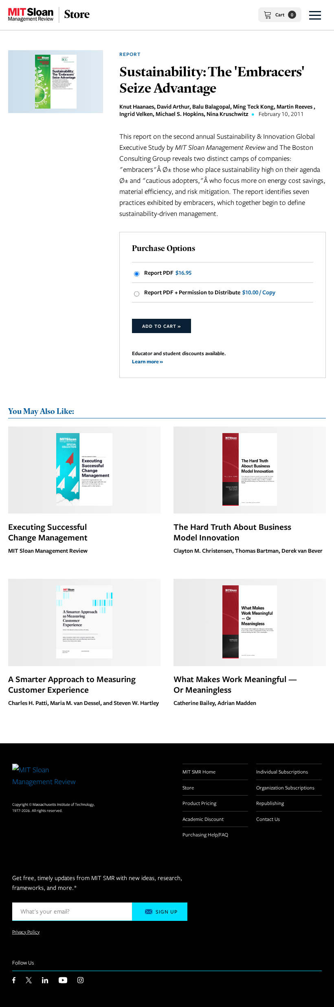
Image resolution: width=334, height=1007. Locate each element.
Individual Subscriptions (282, 771)
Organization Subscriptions (285, 787)
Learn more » (147, 361)
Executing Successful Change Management (48, 532)
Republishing (270, 803)
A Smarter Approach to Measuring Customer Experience (72, 684)
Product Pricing (199, 803)
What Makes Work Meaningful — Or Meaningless (235, 684)
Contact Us (268, 819)
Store (188, 787)
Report (130, 54)
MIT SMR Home (198, 771)
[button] (315, 15)
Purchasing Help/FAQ (205, 834)
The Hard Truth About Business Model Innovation (232, 532)
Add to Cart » (161, 326)
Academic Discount (203, 819)
